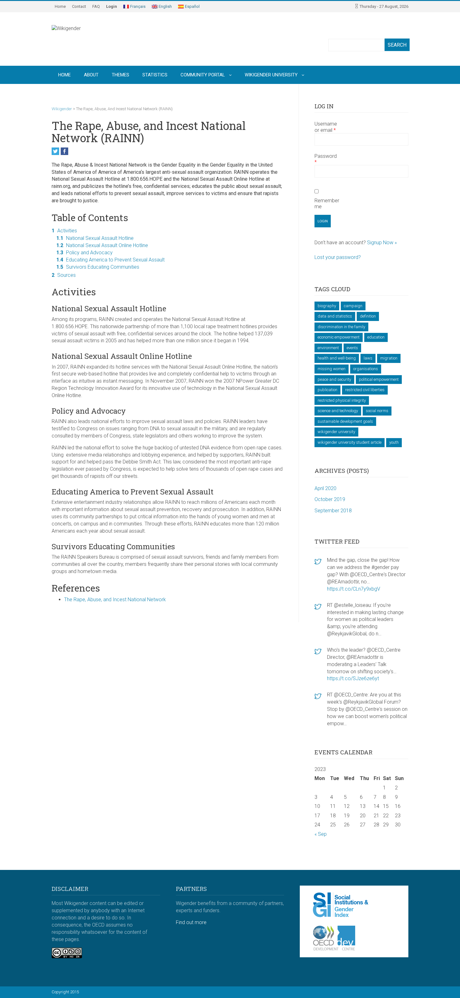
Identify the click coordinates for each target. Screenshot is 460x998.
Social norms (377, 410)
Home (60, 6)
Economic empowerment (339, 337)
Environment (328, 347)
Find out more (191, 922)
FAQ (96, 6)
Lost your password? (337, 257)
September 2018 (333, 511)
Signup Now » (382, 243)
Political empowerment (379, 379)
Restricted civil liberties (365, 389)
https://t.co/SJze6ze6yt (353, 678)
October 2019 (329, 499)
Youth (394, 442)
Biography (327, 305)
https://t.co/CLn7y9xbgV (353, 589)
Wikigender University (271, 75)
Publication (327, 389)
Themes (120, 75)
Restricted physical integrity (342, 400)
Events (352, 347)
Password (325, 159)
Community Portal (203, 75)
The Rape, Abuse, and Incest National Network (115, 599)
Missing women (331, 368)
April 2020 (325, 488)
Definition (368, 316)
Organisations (365, 368)
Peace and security (334, 379)
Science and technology (338, 410)
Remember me (326, 203)
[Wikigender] (93, 39)
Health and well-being (337, 358)
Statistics (154, 75)
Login (111, 6)
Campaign (353, 305)
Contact (79, 6)
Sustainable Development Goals (345, 421)
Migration (388, 358)
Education (376, 337)
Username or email (325, 127)
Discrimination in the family (341, 326)
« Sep (320, 834)
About (91, 75)
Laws (368, 358)
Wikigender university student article (349, 442)
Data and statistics (335, 316)
